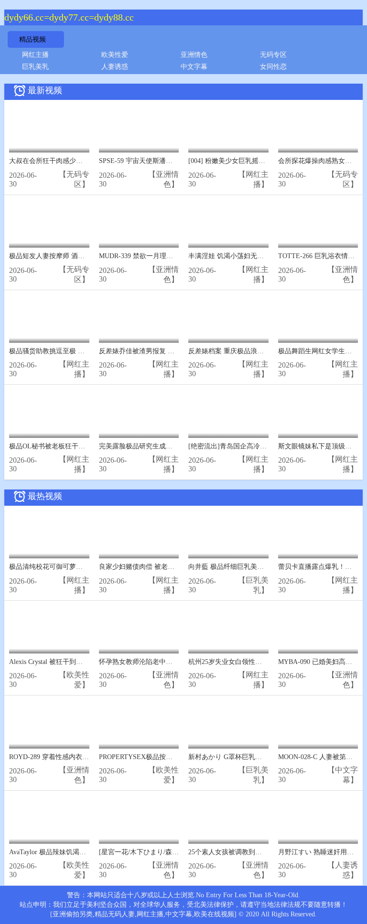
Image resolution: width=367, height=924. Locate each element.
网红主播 (35, 54)
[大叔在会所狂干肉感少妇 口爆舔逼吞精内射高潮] (49, 129)
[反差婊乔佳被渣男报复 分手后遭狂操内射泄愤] (139, 319)
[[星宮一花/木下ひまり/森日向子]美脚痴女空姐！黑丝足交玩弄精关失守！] (139, 819)
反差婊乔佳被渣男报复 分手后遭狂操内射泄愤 (167, 351)
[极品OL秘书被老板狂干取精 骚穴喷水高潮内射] (49, 414)
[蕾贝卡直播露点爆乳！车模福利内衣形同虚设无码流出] (318, 535)
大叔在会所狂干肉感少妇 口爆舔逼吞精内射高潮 (80, 160)
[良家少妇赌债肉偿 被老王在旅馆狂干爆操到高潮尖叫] (139, 535)
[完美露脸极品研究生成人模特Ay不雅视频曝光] (139, 414)
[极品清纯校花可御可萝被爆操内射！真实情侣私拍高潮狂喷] (49, 535)
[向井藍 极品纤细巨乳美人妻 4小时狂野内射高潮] (228, 535)
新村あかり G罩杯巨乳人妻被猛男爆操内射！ (255, 757)
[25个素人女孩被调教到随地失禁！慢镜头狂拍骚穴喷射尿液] (228, 819)
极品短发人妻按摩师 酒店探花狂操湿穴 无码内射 (81, 256)
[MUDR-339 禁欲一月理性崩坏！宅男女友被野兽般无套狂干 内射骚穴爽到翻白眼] (139, 224)
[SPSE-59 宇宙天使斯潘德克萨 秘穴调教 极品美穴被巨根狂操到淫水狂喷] (139, 129)
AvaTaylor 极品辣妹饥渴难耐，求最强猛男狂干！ (81, 852)
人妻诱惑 (114, 66)
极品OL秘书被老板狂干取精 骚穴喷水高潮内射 (78, 446)
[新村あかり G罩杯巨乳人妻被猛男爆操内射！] (228, 724)
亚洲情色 (194, 54)
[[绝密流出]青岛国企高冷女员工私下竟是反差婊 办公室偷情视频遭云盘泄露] (228, 414)
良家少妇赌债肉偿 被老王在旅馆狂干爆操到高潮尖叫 (177, 566)
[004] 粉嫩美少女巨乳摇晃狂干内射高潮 (246, 160)
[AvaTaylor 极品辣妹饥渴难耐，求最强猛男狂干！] (49, 819)
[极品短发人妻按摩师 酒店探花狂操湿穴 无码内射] (49, 224)
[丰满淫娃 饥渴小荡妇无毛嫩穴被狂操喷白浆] (228, 224)
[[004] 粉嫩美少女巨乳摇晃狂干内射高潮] (228, 129)
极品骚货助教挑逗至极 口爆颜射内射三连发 (73, 351)
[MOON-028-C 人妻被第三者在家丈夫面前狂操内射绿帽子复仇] (318, 724)
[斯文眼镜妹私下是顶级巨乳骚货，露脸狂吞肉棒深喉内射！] (318, 414)
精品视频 (32, 39)
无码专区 (273, 54)
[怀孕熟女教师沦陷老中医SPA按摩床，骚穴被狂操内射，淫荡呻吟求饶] (139, 630)
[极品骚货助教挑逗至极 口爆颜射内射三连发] (49, 319)
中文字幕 (194, 66)
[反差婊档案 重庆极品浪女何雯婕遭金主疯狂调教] (228, 319)
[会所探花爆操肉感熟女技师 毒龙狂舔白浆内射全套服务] (318, 129)
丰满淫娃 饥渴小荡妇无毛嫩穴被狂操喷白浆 (252, 256)
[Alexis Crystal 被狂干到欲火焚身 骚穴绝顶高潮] (49, 630)
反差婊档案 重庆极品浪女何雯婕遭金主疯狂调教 (259, 351)
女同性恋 (273, 66)
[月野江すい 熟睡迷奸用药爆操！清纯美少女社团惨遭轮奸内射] (318, 819)
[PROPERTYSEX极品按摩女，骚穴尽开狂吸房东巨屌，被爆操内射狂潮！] (139, 724)
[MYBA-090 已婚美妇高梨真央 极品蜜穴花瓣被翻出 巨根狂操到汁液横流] (318, 630)
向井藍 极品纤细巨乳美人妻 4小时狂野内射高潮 (258, 566)
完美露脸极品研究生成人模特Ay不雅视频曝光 (166, 446)
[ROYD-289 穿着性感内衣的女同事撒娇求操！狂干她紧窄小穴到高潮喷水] (49, 724)
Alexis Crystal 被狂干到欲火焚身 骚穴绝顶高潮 (77, 661)
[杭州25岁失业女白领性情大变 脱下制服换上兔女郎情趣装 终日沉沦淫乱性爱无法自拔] (228, 630)
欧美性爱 (114, 54)
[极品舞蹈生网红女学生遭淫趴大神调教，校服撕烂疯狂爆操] (318, 319)
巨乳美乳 (35, 66)
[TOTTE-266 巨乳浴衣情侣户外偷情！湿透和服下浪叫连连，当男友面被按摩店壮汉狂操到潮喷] (318, 224)
